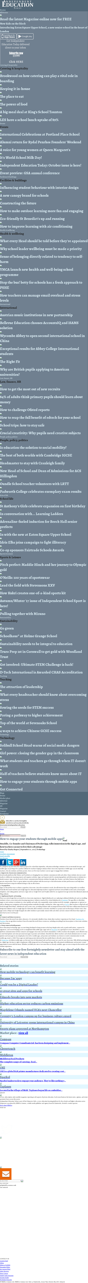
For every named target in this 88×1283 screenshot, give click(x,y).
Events (2, 123)
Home (2, 829)
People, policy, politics (8, 437)
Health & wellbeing (7, 230)
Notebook (65, 900)
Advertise (3, 801)
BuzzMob (54, 930)
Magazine (4, 803)
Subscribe (24, 957)
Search (23, 836)
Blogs (2, 793)
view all (23, 1033)
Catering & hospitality (8, 65)
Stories (3, 10)
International (5, 304)
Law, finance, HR (6, 378)
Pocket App (5, 940)
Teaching (3, 676)
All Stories (4, 12)
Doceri (67, 904)
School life (4, 495)
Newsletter (4, 814)
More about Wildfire (6, 1105)
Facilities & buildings (8, 177)
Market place (5, 798)
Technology (4, 734)
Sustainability (5, 617)
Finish (23, 827)
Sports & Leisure (6, 554)
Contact (3, 811)
